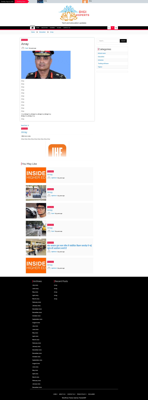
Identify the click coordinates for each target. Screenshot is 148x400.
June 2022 (35, 329)
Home (37, 27)
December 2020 (37, 387)
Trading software (103, 63)
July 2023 (35, 285)
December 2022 (37, 309)
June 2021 (35, 367)
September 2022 (37, 319)
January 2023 (36, 305)
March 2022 (35, 339)
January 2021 (36, 384)
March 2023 (35, 299)
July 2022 (35, 326)
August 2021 (36, 363)
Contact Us (66, 27)
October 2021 (36, 356)
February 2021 (36, 380)
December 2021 (37, 350)
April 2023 (35, 295)
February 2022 (36, 343)
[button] (109, 27)
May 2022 (35, 333)
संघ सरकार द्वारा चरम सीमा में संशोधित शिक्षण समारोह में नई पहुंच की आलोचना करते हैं (69, 247)
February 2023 (36, 302)
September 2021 (37, 360)
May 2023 (35, 292)
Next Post (24, 125)
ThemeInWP (82, 398)
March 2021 (35, 377)
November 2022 (37, 312)
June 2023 (35, 288)
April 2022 (35, 336)
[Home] (32, 27)
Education (44, 27)
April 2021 (35, 373)
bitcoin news (102, 53)
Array (24, 1)
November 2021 (37, 353)
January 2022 (36, 346)
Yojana (59, 27)
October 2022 (36, 316)
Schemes (52, 27)
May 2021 (35, 370)
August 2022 (36, 322)
